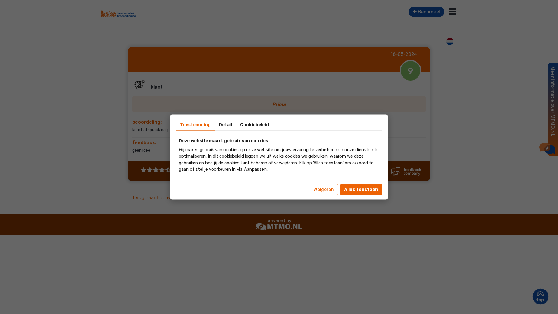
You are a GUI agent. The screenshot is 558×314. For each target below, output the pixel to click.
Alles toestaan (361, 189)
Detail (225, 124)
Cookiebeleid (254, 124)
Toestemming (195, 124)
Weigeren (324, 189)
